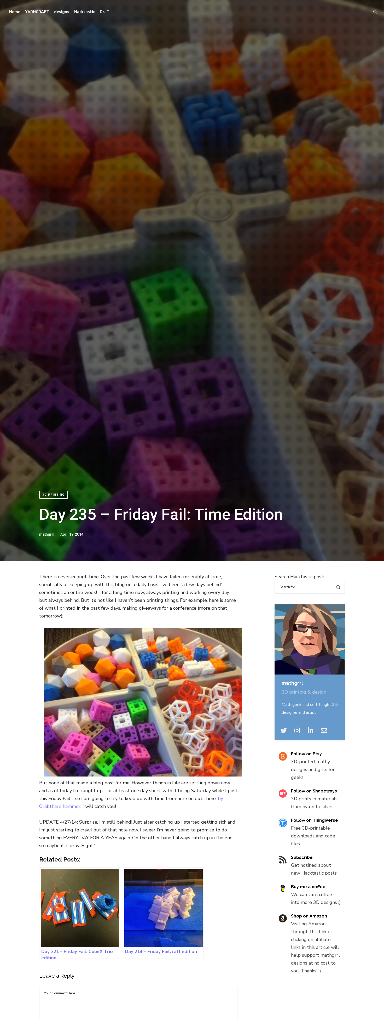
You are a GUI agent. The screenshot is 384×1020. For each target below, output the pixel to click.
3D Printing (53, 494)
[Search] (372, 12)
